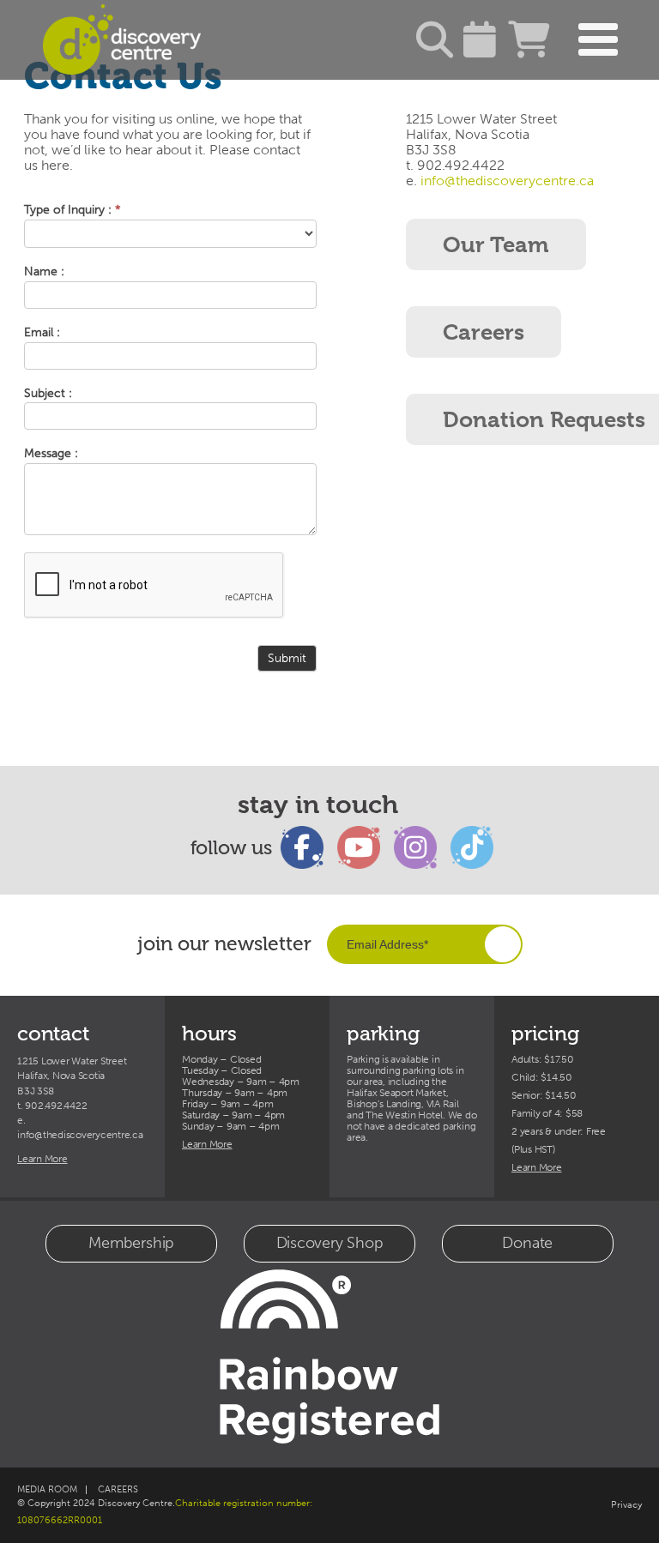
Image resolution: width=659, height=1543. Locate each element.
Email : (42, 333)
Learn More (42, 1159)
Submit (287, 658)
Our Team (496, 244)
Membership (131, 1242)
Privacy (626, 1504)
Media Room (47, 1489)
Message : (51, 454)
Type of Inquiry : (72, 210)
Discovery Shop (330, 1242)
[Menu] (598, 40)
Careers (483, 332)
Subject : (48, 394)
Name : (44, 272)
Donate (527, 1242)
